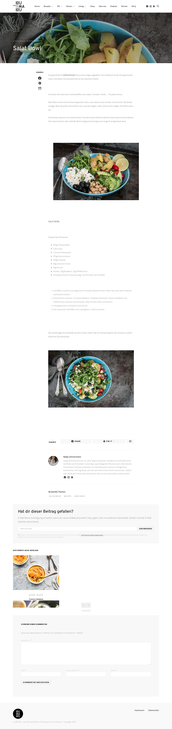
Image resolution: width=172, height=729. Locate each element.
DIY (58, 6)
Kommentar (25, 640)
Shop (92, 6)
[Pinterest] (154, 6)
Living (81, 6)
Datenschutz (153, 710)
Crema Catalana (36, 599)
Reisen (69, 6)
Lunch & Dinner (19, 41)
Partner (124, 6)
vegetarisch (80, 496)
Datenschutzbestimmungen (92, 535)
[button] (84, 611)
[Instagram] (151, 6)
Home (37, 6)
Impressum (139, 710)
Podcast (113, 6)
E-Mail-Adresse (72, 670)
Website (114, 670)
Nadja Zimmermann (20, 56)
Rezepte (47, 6)
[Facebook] (147, 6)
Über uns (102, 6)
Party (134, 6)
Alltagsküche (55, 496)
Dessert (32, 595)
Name (24, 670)
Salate (37, 41)
